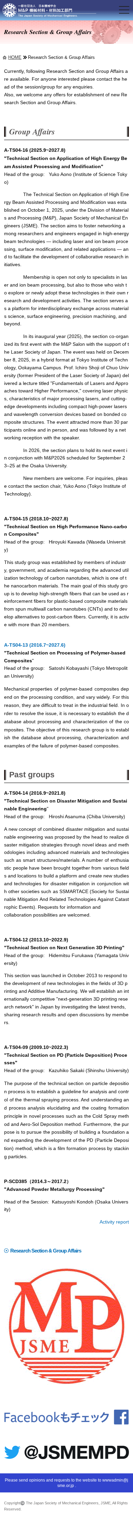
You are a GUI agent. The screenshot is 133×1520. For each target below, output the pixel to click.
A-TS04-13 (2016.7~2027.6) (34, 645)
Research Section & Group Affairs (45, 1251)
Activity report (114, 1222)
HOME (14, 57)
